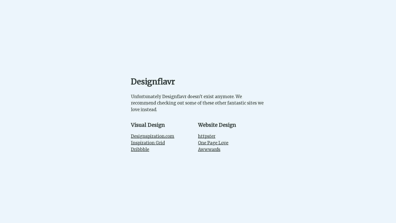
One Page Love (213, 142)
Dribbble (140, 149)
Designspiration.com (152, 136)
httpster (206, 136)
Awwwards (209, 149)
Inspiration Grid (148, 142)
